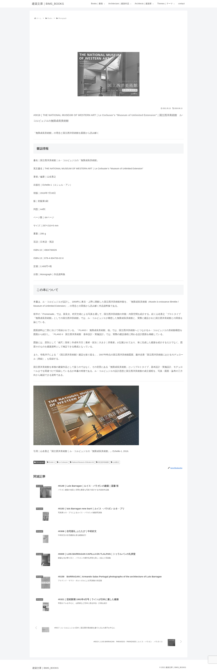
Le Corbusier (63, 462)
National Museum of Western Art (83, 462)
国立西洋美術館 (103, 462)
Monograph (40, 462)
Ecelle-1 (52, 462)
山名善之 (116, 462)
